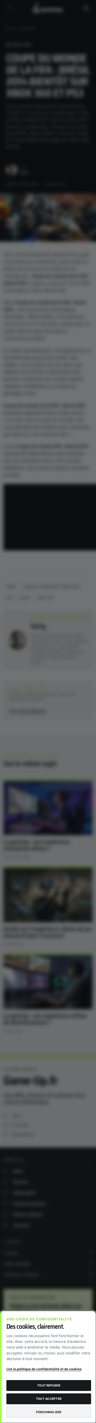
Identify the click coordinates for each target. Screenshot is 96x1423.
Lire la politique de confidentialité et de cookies (43, 1369)
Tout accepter (49, 1399)
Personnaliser (48, 1412)
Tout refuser (48, 1385)
